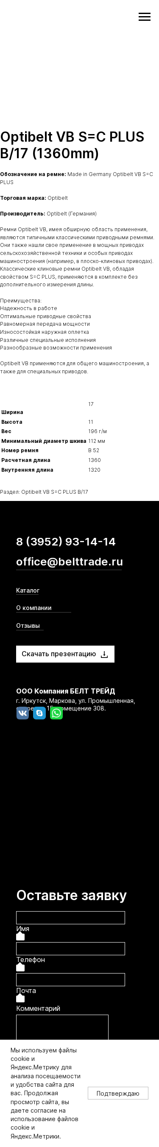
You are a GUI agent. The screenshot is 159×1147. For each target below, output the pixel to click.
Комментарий (38, 1008)
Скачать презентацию (59, 653)
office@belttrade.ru (69, 561)
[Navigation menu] (145, 17)
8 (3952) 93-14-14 (66, 541)
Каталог (27, 590)
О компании (34, 607)
